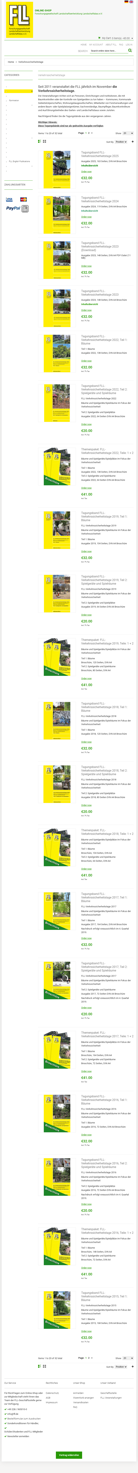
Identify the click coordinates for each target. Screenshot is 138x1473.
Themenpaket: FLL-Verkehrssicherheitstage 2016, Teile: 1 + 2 (107, 1231)
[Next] (92, 133)
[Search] (130, 50)
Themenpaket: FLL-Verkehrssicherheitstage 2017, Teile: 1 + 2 (107, 1034)
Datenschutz (52, 1393)
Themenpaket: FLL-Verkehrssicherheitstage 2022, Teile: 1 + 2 (107, 451)
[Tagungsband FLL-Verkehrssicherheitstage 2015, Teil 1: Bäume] (57, 1310)
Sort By (110, 142)
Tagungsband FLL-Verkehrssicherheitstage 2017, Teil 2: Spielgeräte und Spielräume (104, 967)
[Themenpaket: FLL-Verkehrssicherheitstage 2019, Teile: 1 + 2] (57, 657)
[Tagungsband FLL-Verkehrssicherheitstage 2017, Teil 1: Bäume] (57, 911)
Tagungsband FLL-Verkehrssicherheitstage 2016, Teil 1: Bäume (104, 1100)
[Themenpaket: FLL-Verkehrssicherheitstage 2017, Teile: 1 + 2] (57, 1050)
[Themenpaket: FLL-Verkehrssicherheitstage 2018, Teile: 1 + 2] (57, 847)
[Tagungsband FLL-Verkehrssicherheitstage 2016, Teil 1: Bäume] (57, 1113)
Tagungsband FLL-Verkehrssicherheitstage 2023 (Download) (100, 246)
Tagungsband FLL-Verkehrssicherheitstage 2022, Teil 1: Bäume (104, 340)
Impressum (52, 1402)
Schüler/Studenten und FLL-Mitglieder (23, 1431)
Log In (129, 44)
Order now (86, 171)
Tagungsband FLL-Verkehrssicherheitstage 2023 (100, 292)
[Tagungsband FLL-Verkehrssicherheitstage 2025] (57, 170)
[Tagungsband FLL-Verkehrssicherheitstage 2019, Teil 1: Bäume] (57, 530)
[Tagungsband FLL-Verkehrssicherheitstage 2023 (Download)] (57, 260)
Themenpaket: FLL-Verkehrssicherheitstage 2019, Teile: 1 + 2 (107, 641)
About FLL (111, 44)
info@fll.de (12, 1414)
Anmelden (78, 1393)
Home (84, 44)
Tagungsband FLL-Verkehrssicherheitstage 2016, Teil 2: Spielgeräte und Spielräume (104, 1163)
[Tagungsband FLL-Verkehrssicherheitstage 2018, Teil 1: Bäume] (57, 721)
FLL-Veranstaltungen (111, 1397)
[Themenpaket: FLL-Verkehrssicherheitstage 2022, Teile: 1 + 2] (57, 466)
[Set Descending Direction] (133, 141)
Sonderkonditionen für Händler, (23, 1423)
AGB (48, 1397)
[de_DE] (126, 2)
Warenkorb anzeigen (83, 1397)
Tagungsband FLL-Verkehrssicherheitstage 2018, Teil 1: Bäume (104, 707)
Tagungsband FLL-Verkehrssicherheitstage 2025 (100, 154)
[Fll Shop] (19, 18)
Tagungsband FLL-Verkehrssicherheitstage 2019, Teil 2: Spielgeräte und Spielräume (104, 580)
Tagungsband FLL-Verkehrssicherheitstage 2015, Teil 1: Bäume (104, 1296)
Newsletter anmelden (18, 1436)
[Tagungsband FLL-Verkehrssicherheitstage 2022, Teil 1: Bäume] (57, 353)
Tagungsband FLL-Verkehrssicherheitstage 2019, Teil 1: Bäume (104, 516)
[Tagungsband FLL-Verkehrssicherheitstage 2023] (57, 308)
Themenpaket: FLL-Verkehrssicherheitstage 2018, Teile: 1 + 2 (107, 832)
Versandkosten (80, 1402)
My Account (96, 44)
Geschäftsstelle (108, 1393)
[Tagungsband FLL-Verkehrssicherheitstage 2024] (57, 215)
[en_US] (131, 2)
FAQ (121, 44)
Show (118, 133)
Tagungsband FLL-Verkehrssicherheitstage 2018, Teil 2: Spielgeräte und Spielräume (104, 770)
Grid (44, 141)
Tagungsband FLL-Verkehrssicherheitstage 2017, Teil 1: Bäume (104, 897)
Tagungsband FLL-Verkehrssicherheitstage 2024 (100, 199)
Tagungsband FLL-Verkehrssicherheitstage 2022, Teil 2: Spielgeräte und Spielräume (104, 389)
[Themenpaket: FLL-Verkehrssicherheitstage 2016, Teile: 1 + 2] (57, 1246)
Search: (83, 51)
